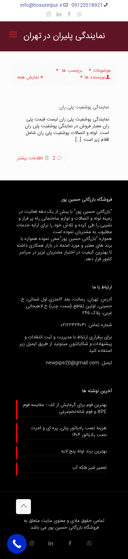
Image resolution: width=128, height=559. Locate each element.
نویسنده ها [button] (95, 77)
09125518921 (87, 5)
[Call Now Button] (17, 544)
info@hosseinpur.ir (41, 5)
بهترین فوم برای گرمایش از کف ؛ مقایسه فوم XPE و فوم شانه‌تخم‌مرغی (65, 409)
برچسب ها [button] (71, 71)
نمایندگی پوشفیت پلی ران (84, 107)
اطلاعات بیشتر (30, 158)
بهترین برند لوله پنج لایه (84, 451)
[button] (69, 14)
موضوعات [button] (102, 71)
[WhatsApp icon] (79, 14)
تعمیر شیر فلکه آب (89, 468)
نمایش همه (28, 77)
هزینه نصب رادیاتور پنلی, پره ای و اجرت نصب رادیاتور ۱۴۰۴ (69, 432)
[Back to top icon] (23, 506)
